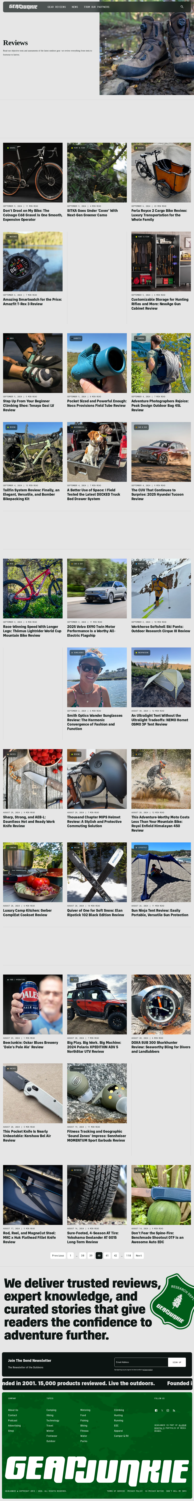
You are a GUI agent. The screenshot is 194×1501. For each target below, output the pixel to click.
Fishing (84, 1421)
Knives (12, 754)
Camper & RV (121, 1436)
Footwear (51, 1436)
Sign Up (177, 1362)
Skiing (77, 848)
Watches (13, 237)
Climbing (119, 1410)
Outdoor (50, 1441)
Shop (11, 1431)
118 (128, 1255)
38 (82, 1255)
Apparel (118, 1431)
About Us (13, 1410)
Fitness (84, 1431)
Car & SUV (142, 427)
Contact (12, 1415)
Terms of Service (116, 1491)
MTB (11, 564)
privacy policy (147, 1370)
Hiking (49, 1415)
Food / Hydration (17, 980)
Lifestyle (142, 848)
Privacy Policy (134, 1491)
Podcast (12, 1421)
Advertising (14, 1426)
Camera (141, 338)
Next (139, 1255)
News (75, 6)
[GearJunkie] (23, 7)
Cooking (13, 848)
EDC (116, 1426)
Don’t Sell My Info (176, 1491)
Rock (11, 338)
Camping (51, 1410)
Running (118, 1421)
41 (107, 1255)
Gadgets (77, 338)
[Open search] (182, 7)
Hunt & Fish (79, 148)
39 (90, 1255)
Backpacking (143, 653)
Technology (78, 1069)
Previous (58, 1255)
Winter (141, 564)
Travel (49, 1426)
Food (83, 1415)
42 (115, 1255)
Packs (83, 1441)
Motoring (78, 1170)
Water (83, 1436)
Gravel (12, 148)
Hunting (118, 1415)
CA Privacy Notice (154, 1491)
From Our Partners (96, 6)
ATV (139, 754)
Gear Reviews (57, 6)
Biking (141, 148)
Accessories (79, 427)
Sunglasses (78, 653)
